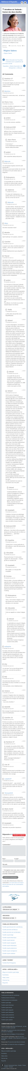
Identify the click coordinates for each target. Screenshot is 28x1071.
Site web (4, 864)
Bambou (7, 91)
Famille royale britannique (9, 937)
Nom (4, 858)
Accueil (6, 1065)
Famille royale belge (8, 935)
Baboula (7, 161)
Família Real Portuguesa (9, 963)
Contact (6, 1066)
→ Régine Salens (7, 53)
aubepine (7, 646)
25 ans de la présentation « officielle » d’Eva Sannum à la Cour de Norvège (14, 1038)
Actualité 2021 (13, 45)
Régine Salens (10, 51)
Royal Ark (5, 982)
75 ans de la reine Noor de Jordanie (16, 1042)
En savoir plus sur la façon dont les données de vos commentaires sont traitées (13, 884)
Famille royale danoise (9, 940)
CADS (4, 1068)
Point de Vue (6, 980)
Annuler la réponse (19, 835)
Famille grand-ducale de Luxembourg (12, 927)
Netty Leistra (6, 977)
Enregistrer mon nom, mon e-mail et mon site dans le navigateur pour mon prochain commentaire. (13, 871)
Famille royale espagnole (9, 943)
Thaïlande (19, 45)
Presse (24, 1065)
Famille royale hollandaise (10, 945)
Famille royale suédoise (9, 953)
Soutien (20, 1065)
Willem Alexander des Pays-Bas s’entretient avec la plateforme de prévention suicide (12, 61)
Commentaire (6, 844)
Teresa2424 (8, 793)
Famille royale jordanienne (10, 948)
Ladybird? (7, 779)
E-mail (16, 858)
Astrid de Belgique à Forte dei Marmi (15, 1034)
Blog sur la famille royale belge (11, 972)
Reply (24, 77)
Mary (6, 223)
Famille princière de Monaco (10, 929)
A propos (11, 1066)
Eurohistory (6, 975)
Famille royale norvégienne (10, 951)
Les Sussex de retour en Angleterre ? (16, 1044)
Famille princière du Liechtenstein (11, 932)
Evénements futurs (13, 1065)
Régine (5, 45)
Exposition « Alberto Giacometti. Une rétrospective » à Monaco (14, 67)
